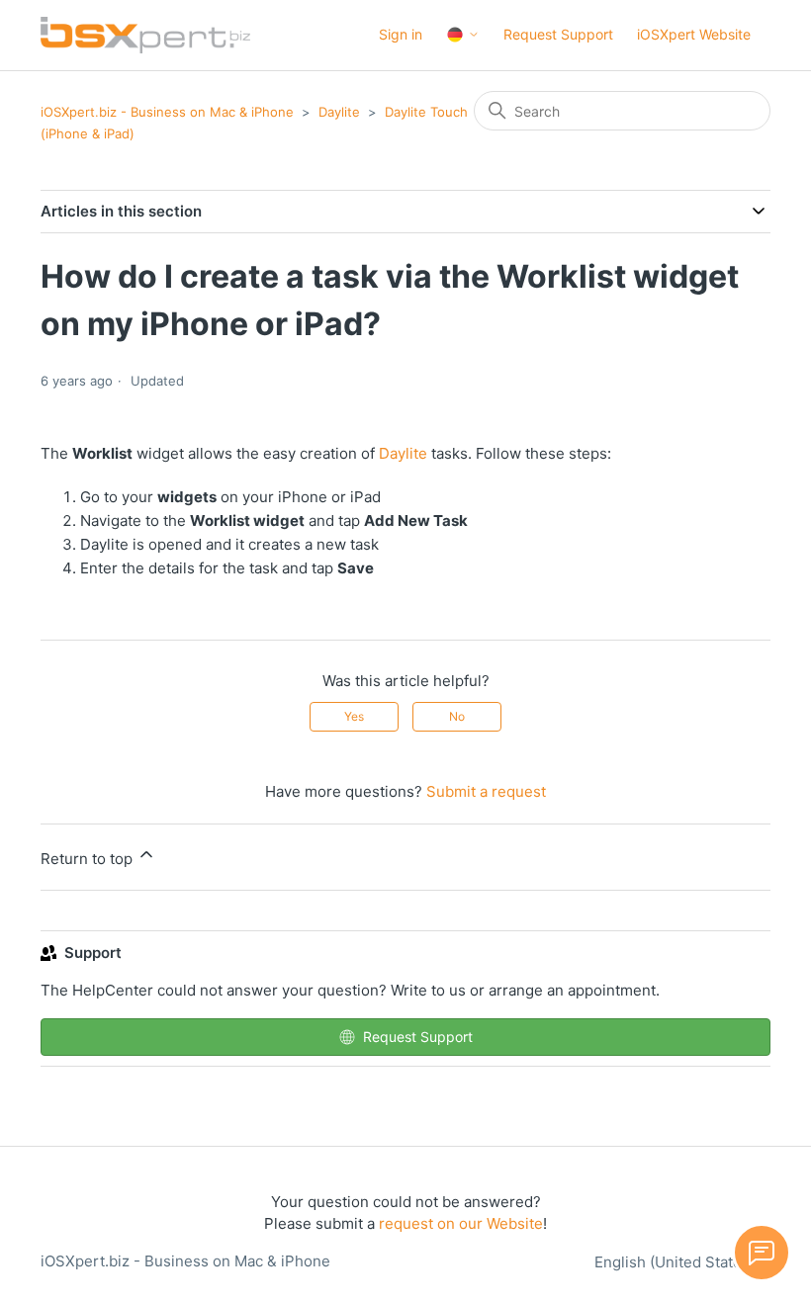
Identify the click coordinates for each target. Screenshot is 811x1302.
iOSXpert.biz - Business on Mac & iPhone (167, 112)
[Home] (145, 35)
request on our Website (461, 1223)
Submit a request (486, 791)
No (457, 716)
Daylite (339, 112)
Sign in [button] (400, 34)
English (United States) (676, 1262)
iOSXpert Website (694, 34)
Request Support (558, 34)
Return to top (88, 858)
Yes (354, 716)
